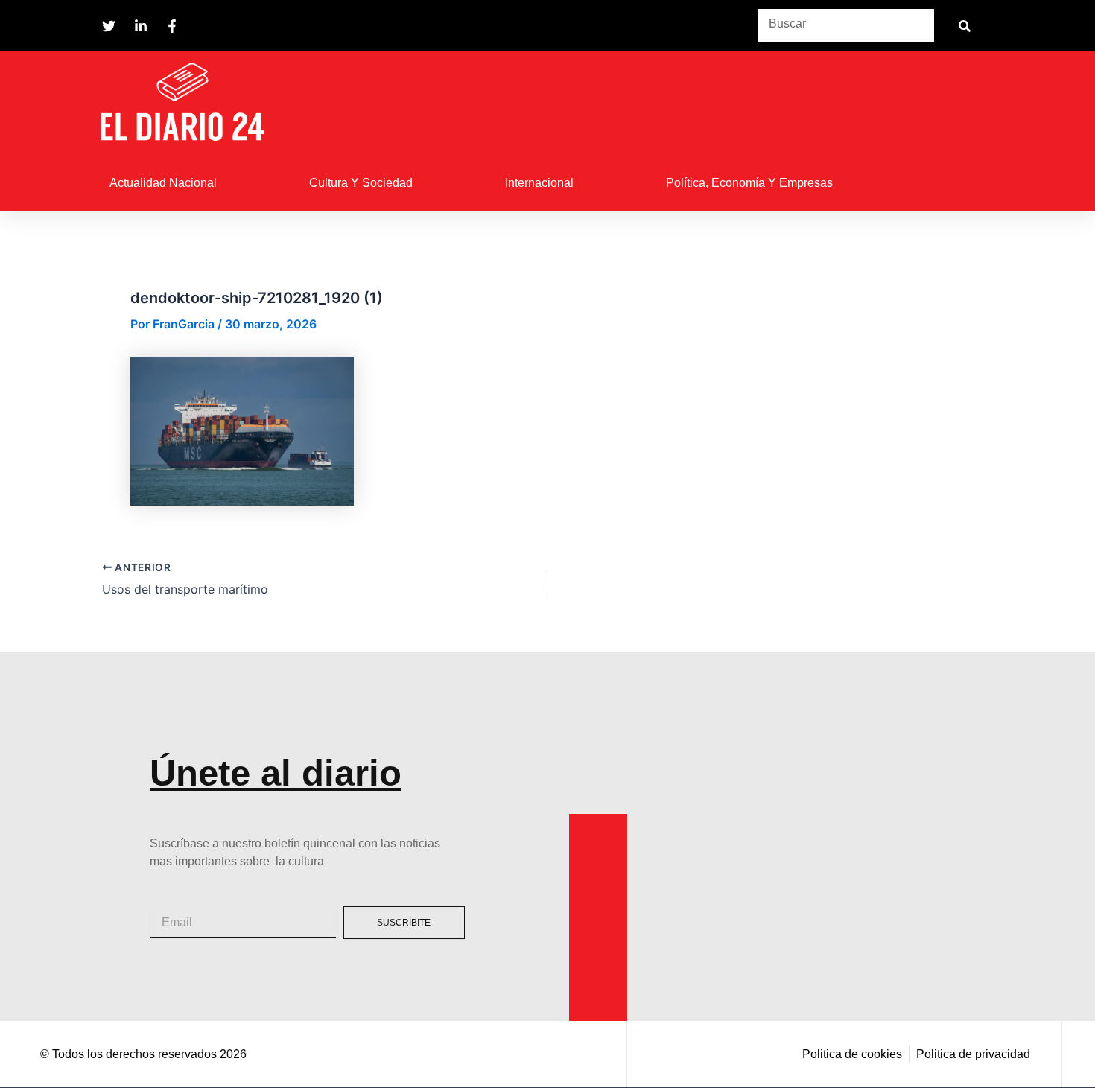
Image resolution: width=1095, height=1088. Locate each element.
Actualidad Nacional (163, 182)
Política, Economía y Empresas (749, 182)
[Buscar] (964, 25)
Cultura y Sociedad (361, 182)
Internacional (539, 182)
